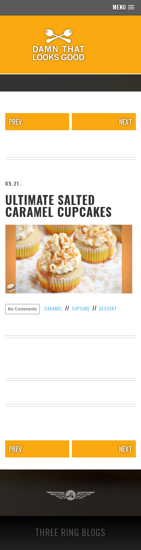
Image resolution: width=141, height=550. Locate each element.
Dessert (108, 308)
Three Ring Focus (70, 495)
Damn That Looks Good (70, 44)
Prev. (16, 122)
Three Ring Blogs (70, 532)
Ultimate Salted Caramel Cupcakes (58, 205)
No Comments (22, 309)
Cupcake (81, 308)
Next (125, 122)
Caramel (53, 308)
